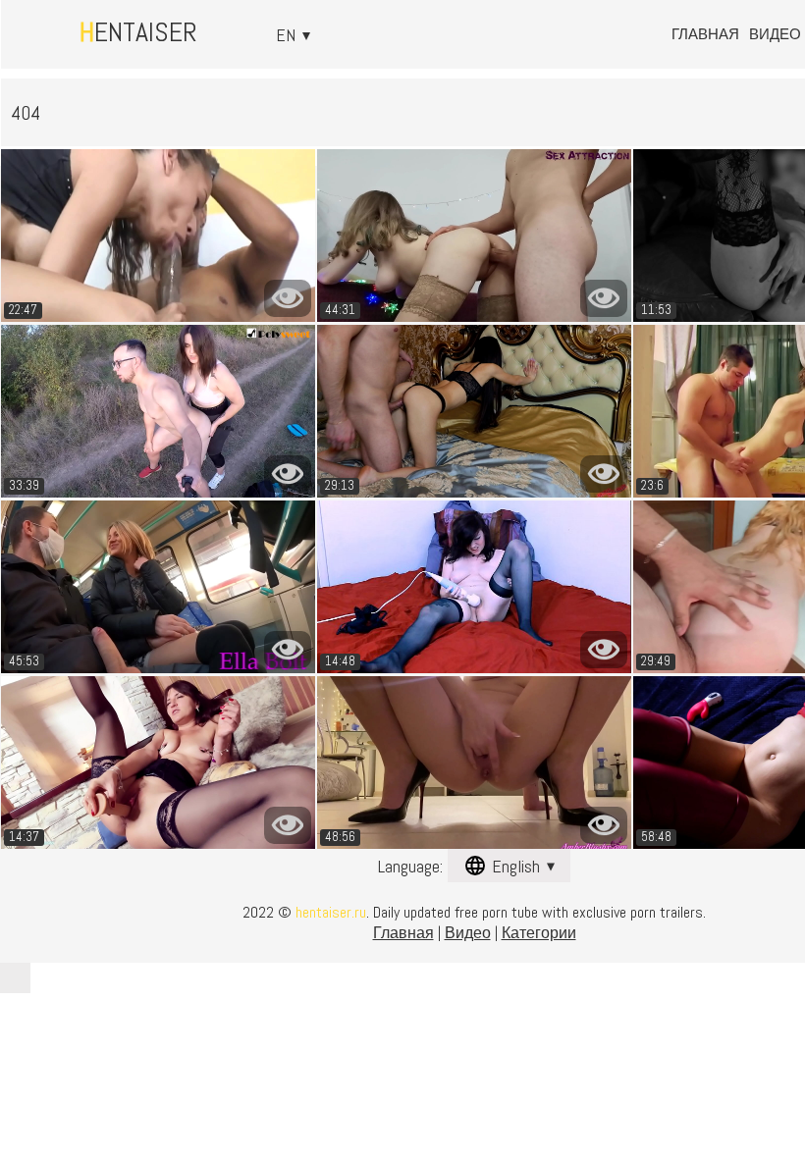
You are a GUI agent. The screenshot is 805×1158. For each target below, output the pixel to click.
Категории (539, 932)
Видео (775, 34)
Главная (705, 34)
